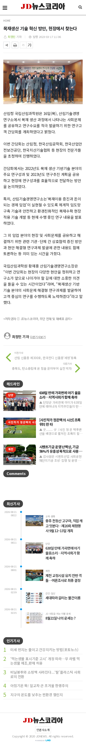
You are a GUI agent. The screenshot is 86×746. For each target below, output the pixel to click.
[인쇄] (15, 45)
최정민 (12, 37)
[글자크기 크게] (29, 45)
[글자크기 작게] (23, 45)
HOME (6, 20)
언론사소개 (42, 730)
